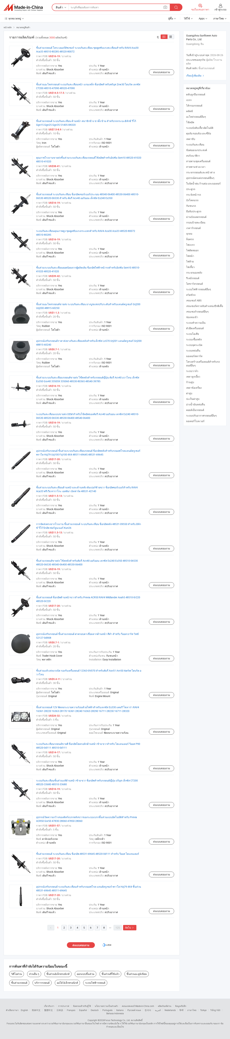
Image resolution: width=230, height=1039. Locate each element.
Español (83, 1010)
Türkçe (203, 1010)
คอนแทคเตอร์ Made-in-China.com (138, 1006)
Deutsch (95, 1010)
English (24, 1010)
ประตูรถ (190, 189)
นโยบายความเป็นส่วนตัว (106, 1006)
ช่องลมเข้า (192, 317)
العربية (158, 1010)
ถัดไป (129, 927)
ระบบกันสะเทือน (195, 144)
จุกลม (189, 233)
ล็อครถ (190, 239)
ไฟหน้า (190, 256)
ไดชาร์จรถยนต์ (194, 283)
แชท (108, 945)
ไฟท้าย (190, 261)
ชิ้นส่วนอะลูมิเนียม (136, 974)
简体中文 (36, 1010)
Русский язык (134, 1010)
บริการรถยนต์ (42, 982)
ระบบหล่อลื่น (193, 350)
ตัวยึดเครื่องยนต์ (195, 328)
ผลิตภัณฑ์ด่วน (164, 1006)
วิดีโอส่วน (16, 974)
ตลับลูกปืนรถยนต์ (195, 94)
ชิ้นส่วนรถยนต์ (19, 982)
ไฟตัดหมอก (192, 250)
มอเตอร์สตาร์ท (194, 356)
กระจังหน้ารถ (193, 194)
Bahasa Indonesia (115, 1013)
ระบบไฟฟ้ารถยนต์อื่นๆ (198, 289)
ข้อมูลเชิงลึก (180, 1006)
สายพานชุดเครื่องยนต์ (198, 161)
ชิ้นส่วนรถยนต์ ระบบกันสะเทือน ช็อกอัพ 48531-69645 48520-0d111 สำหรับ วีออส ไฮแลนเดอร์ (87, 853)
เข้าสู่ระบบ (220, 9)
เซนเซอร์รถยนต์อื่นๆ (197, 311)
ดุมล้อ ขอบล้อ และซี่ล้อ (198, 133)
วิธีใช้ (187, 18)
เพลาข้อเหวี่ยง (194, 387)
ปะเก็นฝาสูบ (192, 399)
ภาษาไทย (191, 1010)
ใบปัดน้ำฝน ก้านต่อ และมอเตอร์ (203, 183)
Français (71, 1010)
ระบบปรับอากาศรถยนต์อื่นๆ (201, 415)
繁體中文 (48, 1010)
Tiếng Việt (215, 1010)
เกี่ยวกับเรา (49, 1006)
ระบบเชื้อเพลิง (194, 339)
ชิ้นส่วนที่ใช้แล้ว (110, 974)
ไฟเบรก (190, 244)
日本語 (60, 1010)
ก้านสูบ (190, 382)
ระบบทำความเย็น (196, 322)
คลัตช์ (189, 111)
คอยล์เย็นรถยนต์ (195, 410)
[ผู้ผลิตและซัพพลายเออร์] (23, 7)
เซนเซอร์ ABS (193, 300)
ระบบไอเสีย (192, 333)
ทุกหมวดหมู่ (14, 18)
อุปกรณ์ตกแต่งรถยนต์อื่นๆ (200, 178)
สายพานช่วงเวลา (195, 166)
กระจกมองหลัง (194, 272)
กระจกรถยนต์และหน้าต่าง (200, 172)
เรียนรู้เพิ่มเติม (195, 75)
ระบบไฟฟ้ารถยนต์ (95, 982)
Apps (201, 18)
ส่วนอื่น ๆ (34, 974)
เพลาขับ (190, 139)
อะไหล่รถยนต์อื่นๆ (196, 116)
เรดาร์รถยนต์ (193, 228)
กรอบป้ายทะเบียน (195, 222)
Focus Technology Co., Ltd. (117, 1020)
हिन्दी (181, 1010)
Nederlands (170, 1010)
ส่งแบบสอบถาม (161, 72)
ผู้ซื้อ (170, 18)
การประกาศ (63, 1006)
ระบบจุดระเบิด (194, 345)
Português (107, 1010)
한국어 (148, 1010)
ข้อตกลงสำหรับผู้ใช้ (82, 1006)
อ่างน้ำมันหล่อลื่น (195, 404)
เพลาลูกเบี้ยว (193, 376)
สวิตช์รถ (191, 295)
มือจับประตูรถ (193, 211)
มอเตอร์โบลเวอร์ (195, 421)
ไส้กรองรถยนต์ (194, 105)
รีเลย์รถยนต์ (192, 278)
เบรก (189, 100)
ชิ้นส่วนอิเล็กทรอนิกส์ (58, 974)
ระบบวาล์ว (192, 371)
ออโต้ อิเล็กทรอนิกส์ (67, 982)
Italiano (120, 1010)
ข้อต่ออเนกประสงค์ (196, 150)
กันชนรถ (191, 205)
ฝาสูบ (189, 393)
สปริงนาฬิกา (193, 155)
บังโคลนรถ (192, 200)
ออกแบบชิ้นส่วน (85, 974)
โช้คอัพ (190, 122)
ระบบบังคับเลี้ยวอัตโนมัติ (199, 127)
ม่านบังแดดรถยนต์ (196, 217)
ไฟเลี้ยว (190, 267)
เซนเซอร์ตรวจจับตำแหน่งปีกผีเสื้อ (204, 306)
